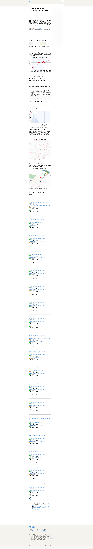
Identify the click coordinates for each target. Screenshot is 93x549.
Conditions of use (42, 514)
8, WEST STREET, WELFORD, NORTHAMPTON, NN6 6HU (37, 260)
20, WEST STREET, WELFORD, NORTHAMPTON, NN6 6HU (37, 267)
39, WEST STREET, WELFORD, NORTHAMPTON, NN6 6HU (37, 383)
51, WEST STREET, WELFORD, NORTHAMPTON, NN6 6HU (37, 305)
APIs (37, 530)
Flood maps (31, 531)
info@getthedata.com (32, 527)
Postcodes (31, 533)
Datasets (38, 531)
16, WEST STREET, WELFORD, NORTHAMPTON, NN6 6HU (37, 241)
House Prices (31, 6)
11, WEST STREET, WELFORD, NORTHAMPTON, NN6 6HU (37, 308)
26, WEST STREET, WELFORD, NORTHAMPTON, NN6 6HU (37, 202)
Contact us (44, 531)
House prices (31, 530)
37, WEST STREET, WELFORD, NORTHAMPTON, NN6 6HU (37, 238)
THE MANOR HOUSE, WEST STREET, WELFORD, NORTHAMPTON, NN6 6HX (39, 338)
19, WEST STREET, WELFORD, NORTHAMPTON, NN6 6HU (37, 283)
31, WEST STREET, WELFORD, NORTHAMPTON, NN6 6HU (37, 405)
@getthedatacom (32, 526)
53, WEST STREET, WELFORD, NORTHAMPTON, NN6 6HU (37, 376)
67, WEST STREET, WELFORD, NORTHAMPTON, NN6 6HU (37, 438)
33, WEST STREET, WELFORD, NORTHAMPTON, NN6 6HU (37, 257)
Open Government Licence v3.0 (38, 509)
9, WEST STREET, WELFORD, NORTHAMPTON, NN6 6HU (37, 351)
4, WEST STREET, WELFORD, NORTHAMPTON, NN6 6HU (37, 222)
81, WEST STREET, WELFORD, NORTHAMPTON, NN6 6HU (37, 473)
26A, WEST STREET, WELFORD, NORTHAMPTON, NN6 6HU (37, 216)
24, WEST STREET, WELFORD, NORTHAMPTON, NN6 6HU (37, 251)
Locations (31, 532)
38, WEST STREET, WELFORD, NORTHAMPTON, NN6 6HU (37, 273)
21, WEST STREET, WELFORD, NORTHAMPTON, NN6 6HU (37, 219)
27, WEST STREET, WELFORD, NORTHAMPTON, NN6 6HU (37, 289)
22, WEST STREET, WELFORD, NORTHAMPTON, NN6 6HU (37, 386)
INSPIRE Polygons (36, 510)
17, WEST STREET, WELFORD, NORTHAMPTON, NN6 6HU (37, 235)
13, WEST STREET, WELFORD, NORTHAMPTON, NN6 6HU (37, 367)
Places (34, 6)
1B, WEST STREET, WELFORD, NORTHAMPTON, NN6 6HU (37, 432)
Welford (37, 6)
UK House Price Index (42, 502)
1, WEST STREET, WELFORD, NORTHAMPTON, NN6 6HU (37, 357)
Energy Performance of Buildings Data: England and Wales (41, 506)
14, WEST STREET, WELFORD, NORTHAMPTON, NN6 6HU (37, 199)
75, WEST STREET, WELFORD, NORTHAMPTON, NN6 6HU (37, 441)
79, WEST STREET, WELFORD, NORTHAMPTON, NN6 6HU (37, 299)
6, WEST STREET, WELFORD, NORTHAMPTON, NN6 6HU (37, 315)
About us (44, 530)
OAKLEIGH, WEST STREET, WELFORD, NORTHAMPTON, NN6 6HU (38, 244)
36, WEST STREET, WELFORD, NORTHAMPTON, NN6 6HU (37, 209)
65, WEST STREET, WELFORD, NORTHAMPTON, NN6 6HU (37, 328)
